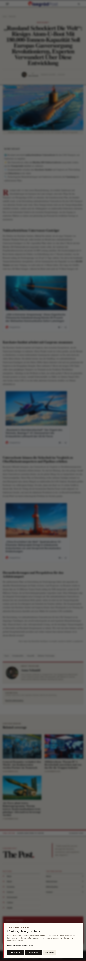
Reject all (15, 952)
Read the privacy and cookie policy (20, 945)
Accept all (33, 952)
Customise (49, 952)
